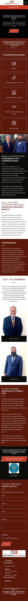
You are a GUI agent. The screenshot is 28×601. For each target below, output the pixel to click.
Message (4, 519)
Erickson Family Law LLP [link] (12, 588)
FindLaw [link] (14, 594)
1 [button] (10, 475)
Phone (3, 503)
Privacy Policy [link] (20, 591)
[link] (11, 2)
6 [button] (14, 475)
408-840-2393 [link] (15, 7)
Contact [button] (14, 31)
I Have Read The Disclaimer (11, 538)
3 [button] (12, 475)
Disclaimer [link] (6, 591)
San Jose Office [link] (10, 577)
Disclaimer (5, 535)
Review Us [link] (8, 581)
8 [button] (16, 475)
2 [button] (11, 475)
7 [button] (15, 475)
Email (3, 511)
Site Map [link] (12, 591)
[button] (26, 2)
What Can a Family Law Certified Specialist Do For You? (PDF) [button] (14, 458)
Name (3, 495)
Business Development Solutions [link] (13, 593)
